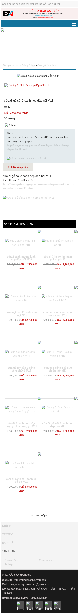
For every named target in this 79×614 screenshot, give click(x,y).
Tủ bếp (9, 564)
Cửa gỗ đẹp (28, 65)
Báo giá (7, 542)
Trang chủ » (10, 65)
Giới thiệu (9, 525)
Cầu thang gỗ (46, 560)
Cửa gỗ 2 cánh (45, 65)
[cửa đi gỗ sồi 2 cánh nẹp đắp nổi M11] (26, 85)
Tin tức (7, 534)
